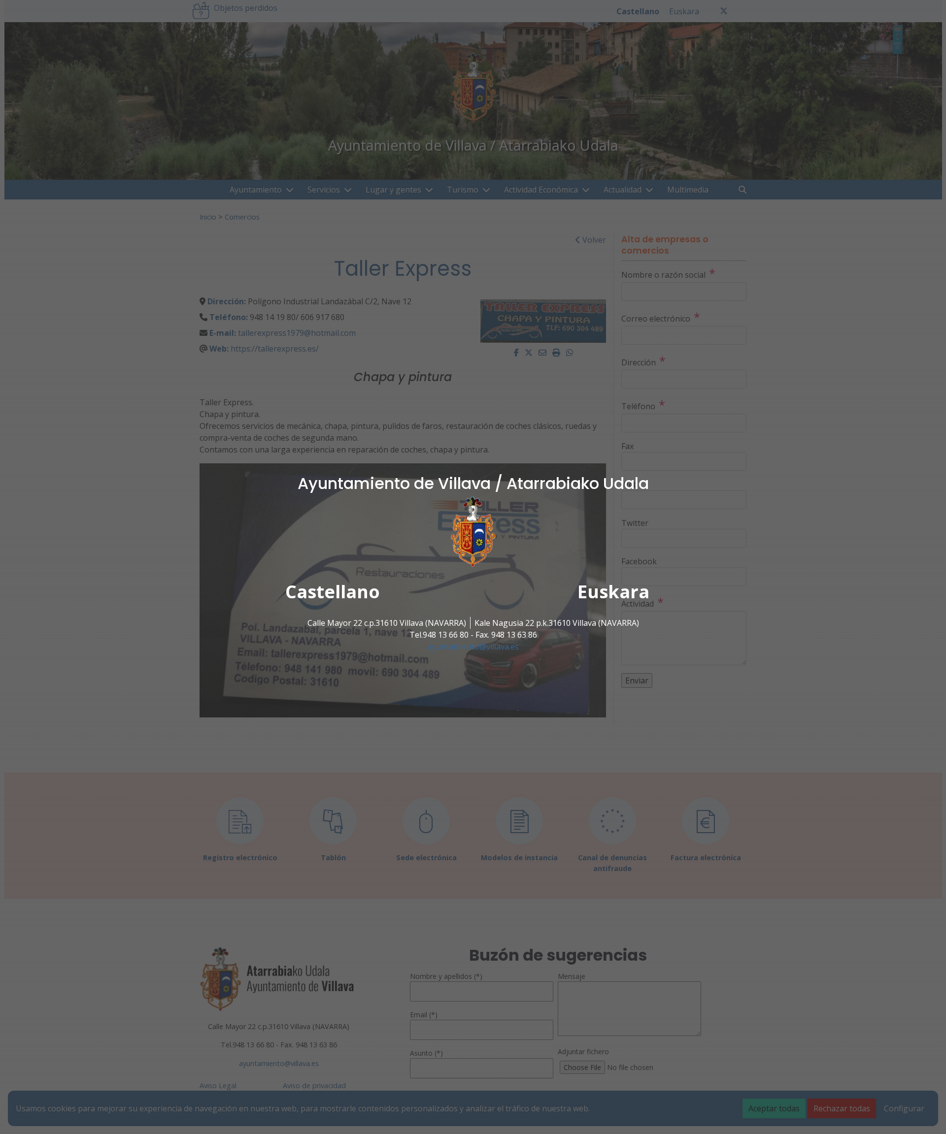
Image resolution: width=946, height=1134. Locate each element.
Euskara (613, 592)
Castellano (332, 592)
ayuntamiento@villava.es (473, 646)
